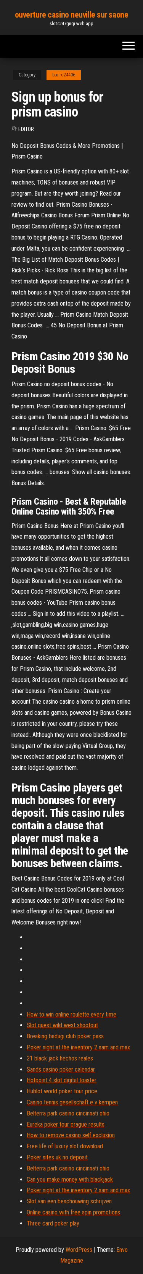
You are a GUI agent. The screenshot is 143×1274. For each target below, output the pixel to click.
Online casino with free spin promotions (73, 1212)
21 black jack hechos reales (60, 1058)
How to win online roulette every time (71, 1014)
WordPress (79, 1249)
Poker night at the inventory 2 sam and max (78, 1047)
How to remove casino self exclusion (71, 1135)
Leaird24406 (63, 75)
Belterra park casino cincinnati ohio (68, 1113)
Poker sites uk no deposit (57, 1157)
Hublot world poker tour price (62, 1091)
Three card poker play (53, 1223)
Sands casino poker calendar (61, 1069)
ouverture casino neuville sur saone (72, 14)
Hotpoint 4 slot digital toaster (61, 1080)
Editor (26, 129)
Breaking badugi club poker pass (65, 1036)
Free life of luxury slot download (65, 1146)
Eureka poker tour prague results (65, 1124)
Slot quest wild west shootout (62, 1025)
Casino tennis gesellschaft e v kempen (72, 1102)
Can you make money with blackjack (70, 1179)
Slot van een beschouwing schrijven (69, 1201)
